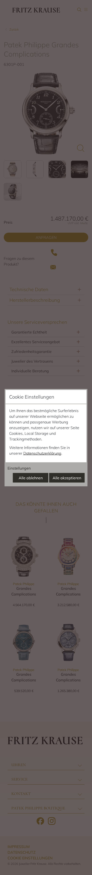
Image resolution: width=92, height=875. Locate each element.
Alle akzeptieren (67, 477)
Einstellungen (19, 468)
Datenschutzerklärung (42, 453)
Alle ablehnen (31, 477)
